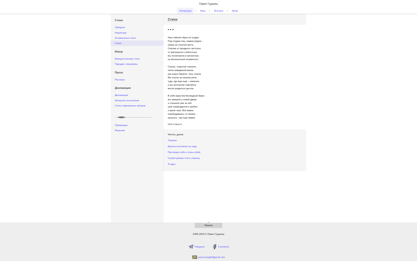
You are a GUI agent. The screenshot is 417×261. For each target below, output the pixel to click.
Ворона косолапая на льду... (183, 146)
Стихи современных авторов (130, 105)
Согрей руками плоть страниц (184, 158)
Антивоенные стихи (125, 38)
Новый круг (121, 32)
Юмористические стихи (127, 58)
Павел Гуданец (208, 3)
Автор (235, 10)
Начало (208, 225)
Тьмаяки (172, 140)
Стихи (118, 43)
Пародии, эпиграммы (126, 64)
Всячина (218, 10)
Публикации (121, 125)
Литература (185, 10)
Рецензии (120, 130)
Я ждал (171, 164)
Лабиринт (120, 27)
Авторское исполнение (127, 100)
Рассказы (120, 79)
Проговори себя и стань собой (184, 152)
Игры (203, 10)
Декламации (121, 95)
